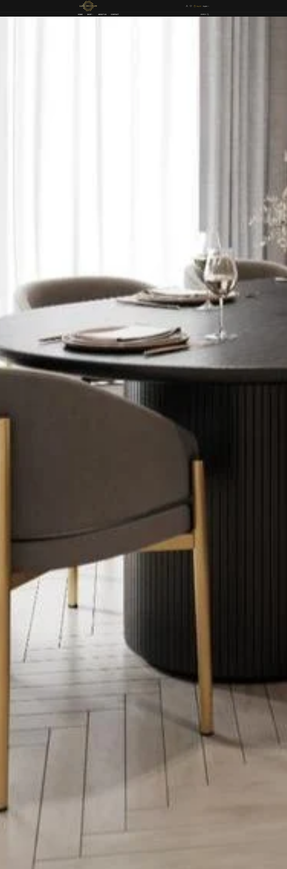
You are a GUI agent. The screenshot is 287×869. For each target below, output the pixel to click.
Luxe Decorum (88, 6)
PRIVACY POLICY (31, 863)
